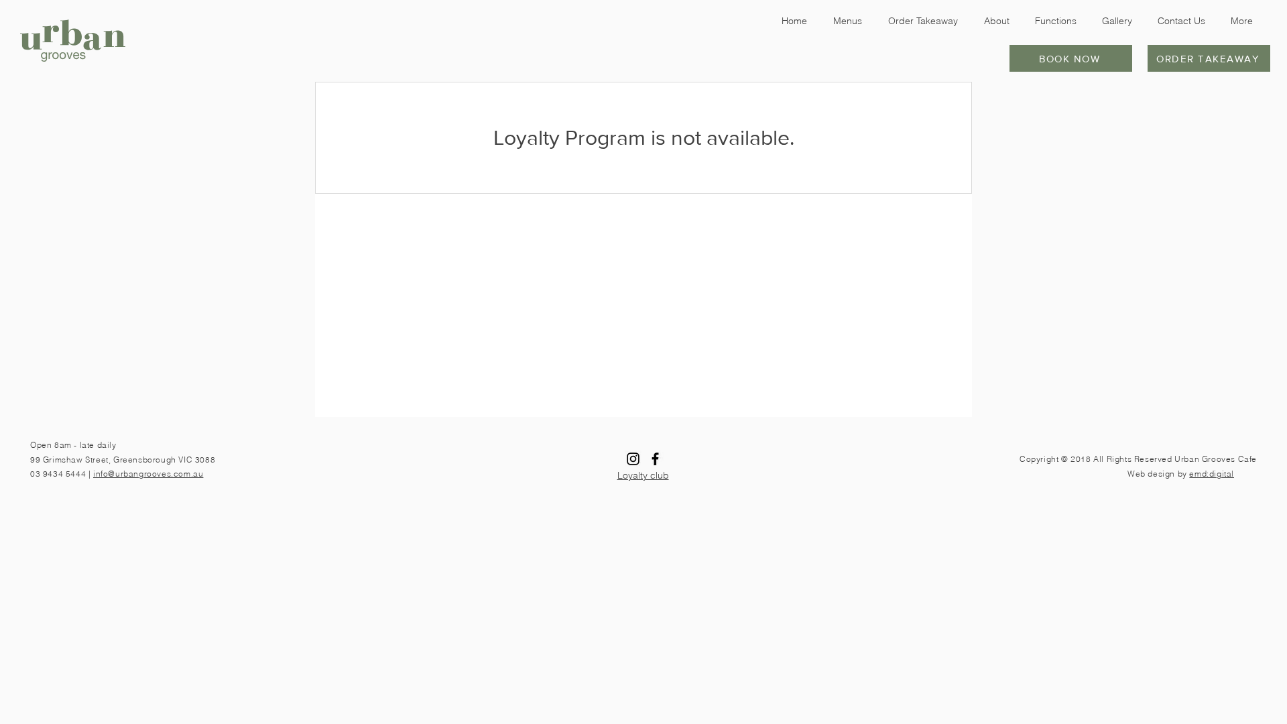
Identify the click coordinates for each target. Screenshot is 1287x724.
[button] (1070, 58)
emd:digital (1211, 474)
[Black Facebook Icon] (655, 458)
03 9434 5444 (58, 474)
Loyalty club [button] (643, 475)
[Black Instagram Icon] (633, 458)
